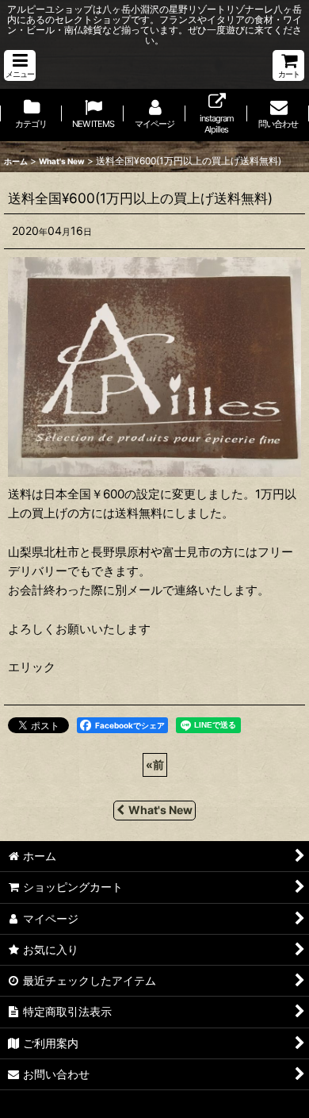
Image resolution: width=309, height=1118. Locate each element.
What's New (160, 809)
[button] (20, 65)
